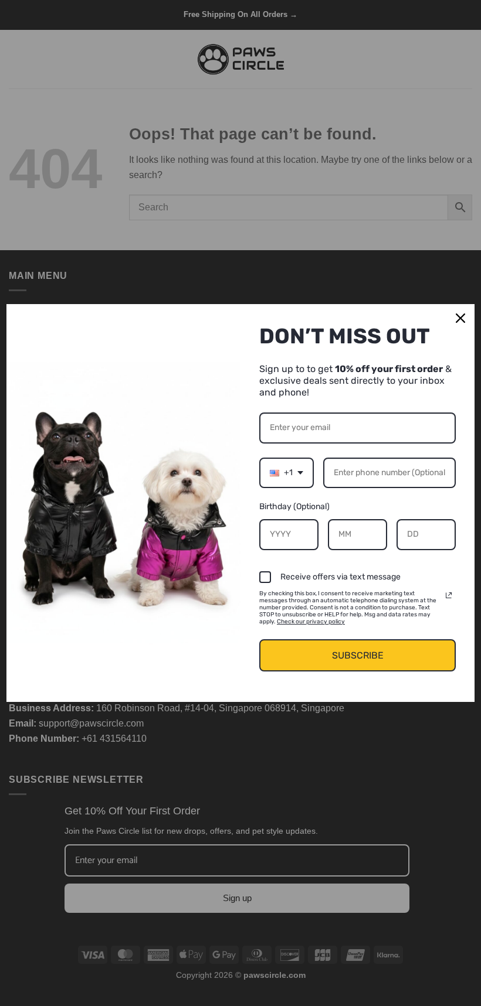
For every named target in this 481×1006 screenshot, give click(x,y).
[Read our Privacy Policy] (449, 595)
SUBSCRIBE (358, 655)
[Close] (460, 318)
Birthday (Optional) (294, 506)
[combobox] (286, 473)
